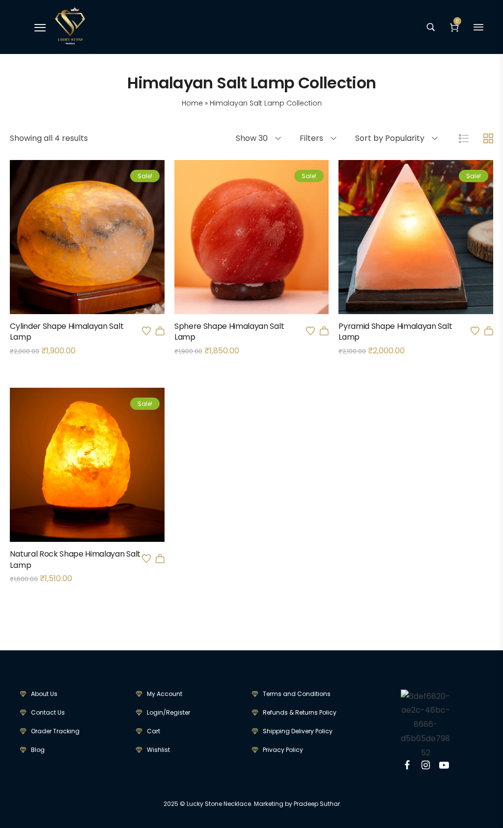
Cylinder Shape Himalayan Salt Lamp (66, 332)
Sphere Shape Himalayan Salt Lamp (229, 332)
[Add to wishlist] (146, 331)
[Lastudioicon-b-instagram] (425, 765)
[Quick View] (74, 256)
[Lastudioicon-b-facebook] (407, 765)
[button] (160, 331)
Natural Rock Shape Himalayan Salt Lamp (75, 559)
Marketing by (273, 804)
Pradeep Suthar (317, 804)
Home (192, 103)
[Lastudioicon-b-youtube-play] (444, 765)
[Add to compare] (101, 256)
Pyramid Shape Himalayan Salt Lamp (395, 332)
